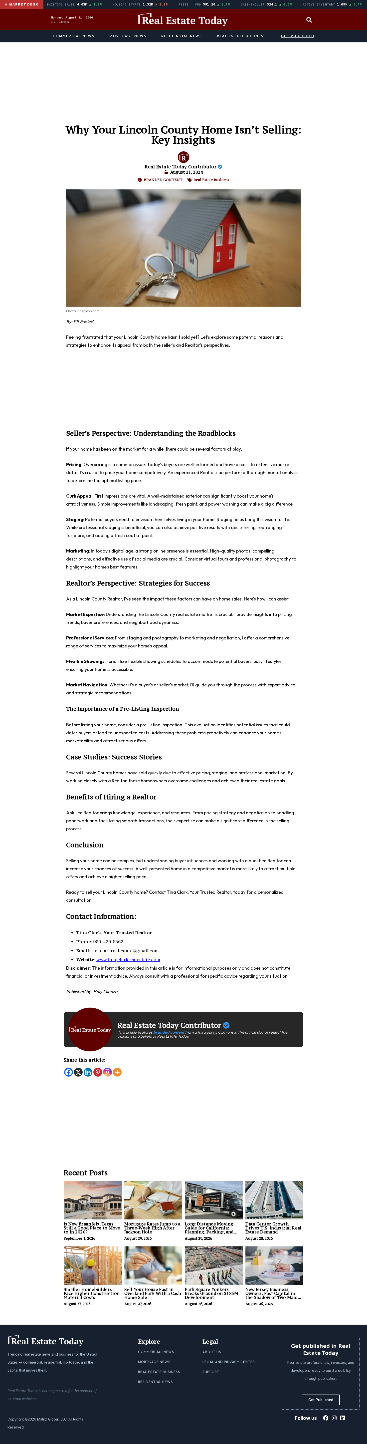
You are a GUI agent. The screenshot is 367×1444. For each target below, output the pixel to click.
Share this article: (85, 1060)
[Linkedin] (88, 1072)
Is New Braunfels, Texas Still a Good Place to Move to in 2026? (92, 1228)
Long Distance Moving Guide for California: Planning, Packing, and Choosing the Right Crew (212, 1230)
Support (210, 1372)
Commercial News (73, 36)
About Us (211, 1352)
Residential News (181, 36)
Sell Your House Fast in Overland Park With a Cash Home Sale (152, 1293)
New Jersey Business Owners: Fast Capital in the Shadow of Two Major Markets (272, 1295)
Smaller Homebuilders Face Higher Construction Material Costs (92, 1293)
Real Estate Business (241, 36)
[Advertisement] (183, 79)
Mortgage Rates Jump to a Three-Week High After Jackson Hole (152, 1228)
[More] (117, 1072)
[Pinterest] (97, 1072)
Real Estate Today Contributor (181, 167)
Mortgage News (127, 36)
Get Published (297, 36)
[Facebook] (68, 1072)
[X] (78, 1072)
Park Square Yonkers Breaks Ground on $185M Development (211, 1293)
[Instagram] (107, 1072)
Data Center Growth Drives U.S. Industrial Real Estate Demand (273, 1228)
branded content (168, 1032)
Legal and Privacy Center (228, 1362)
